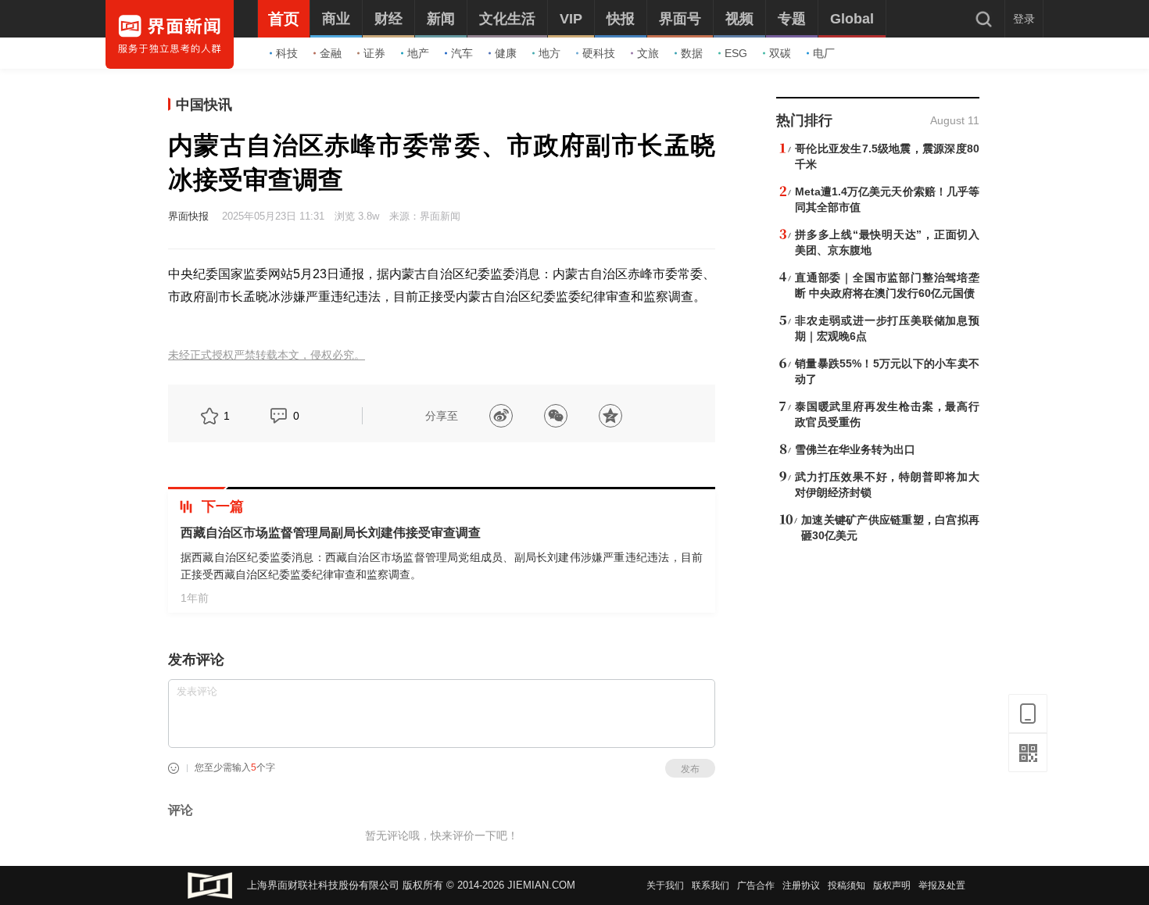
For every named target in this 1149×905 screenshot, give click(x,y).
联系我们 (710, 885)
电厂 (824, 53)
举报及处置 (941, 885)
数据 (692, 53)
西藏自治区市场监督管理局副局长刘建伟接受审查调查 (331, 532)
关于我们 (665, 885)
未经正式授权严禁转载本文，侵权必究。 (266, 355)
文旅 (648, 53)
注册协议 (801, 885)
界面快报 (188, 216)
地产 (418, 53)
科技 (287, 53)
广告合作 (756, 885)
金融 (331, 53)
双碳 (780, 53)
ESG (736, 53)
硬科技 (598, 53)
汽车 (462, 53)
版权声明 (892, 885)
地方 (549, 53)
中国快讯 (204, 105)
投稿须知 (846, 885)
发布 (690, 769)
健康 (506, 53)
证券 (374, 53)
